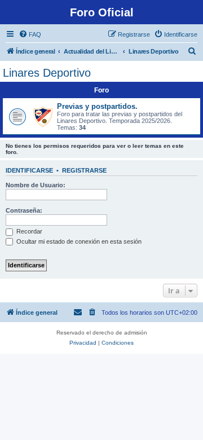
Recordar (28, 231)
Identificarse (29, 170)
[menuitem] (30, 34)
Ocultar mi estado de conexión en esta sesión (78, 241)
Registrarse (84, 170)
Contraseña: (24, 210)
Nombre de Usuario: (35, 185)
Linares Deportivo (47, 73)
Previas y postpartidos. (97, 106)
